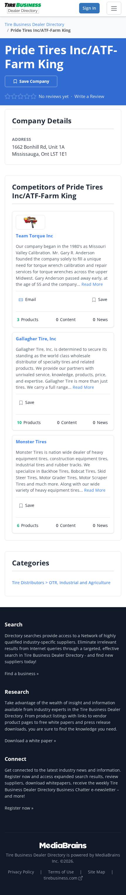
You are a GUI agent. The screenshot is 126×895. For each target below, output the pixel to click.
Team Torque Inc (34, 236)
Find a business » (22, 673)
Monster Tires (31, 441)
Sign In (89, 8)
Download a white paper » (30, 740)
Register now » (19, 808)
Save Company (34, 81)
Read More (92, 284)
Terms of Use (61, 872)
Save (102, 299)
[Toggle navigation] (114, 8)
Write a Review (89, 96)
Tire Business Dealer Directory (34, 24)
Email (30, 299)
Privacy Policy (21, 872)
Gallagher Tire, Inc (36, 338)
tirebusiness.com (61, 878)
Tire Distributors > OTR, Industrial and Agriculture (61, 582)
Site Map (96, 872)
